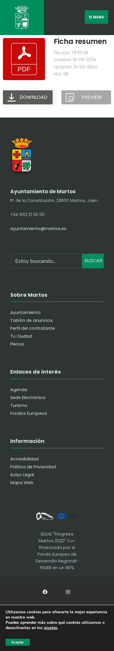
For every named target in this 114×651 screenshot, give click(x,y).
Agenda (18, 390)
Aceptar (17, 642)
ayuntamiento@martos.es (38, 229)
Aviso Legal (22, 475)
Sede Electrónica (27, 397)
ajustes (50, 628)
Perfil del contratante (32, 328)
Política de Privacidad (33, 467)
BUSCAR (93, 261)
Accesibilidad (24, 459)
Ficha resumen (80, 41)
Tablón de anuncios (31, 320)
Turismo (18, 405)
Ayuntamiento (25, 312)
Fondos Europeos (28, 413)
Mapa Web (21, 483)
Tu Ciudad (21, 336)
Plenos (17, 344)
